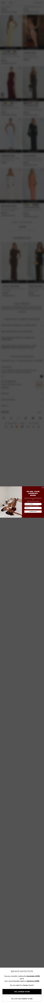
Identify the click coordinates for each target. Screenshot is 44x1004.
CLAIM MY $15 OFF (33, 511)
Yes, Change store (22, 992)
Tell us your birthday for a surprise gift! (31, 506)
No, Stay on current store (22, 999)
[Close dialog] (43, 487)
